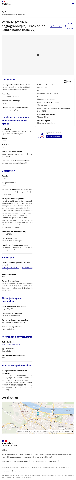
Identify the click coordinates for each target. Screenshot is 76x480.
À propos (34, 467)
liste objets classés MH (10, 344)
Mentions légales (6, 475)
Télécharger (57, 26)
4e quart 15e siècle (9, 267)
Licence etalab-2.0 (16, 477)
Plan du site (17, 471)
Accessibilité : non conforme (10, 467)
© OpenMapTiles (44, 431)
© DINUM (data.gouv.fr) (31, 431)
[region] (38, 418)
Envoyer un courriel (53, 136)
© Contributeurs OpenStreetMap (60, 431)
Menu (73, 3)
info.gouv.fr (6, 461)
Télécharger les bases (48, 467)
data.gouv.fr (53, 461)
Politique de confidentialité (19, 475)
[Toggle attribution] (72, 431)
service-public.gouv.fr (21, 461)
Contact (24, 467)
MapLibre (19, 431)
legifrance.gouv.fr (39, 461)
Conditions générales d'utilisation (37, 475)
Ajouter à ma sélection (70, 25)
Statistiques (62, 467)
